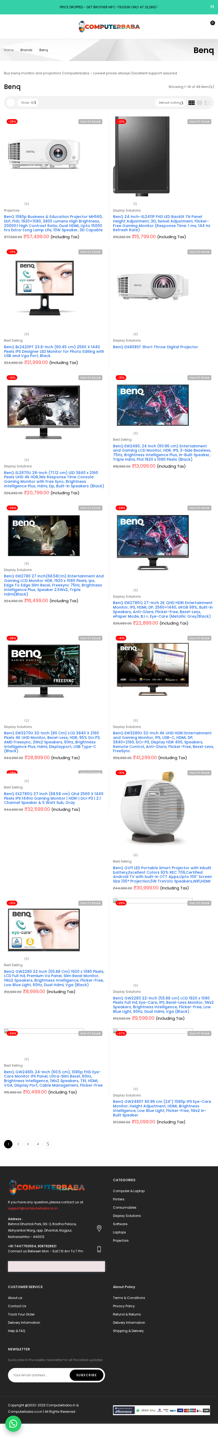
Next (47, 1144)
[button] (13, 1424)
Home (9, 50)
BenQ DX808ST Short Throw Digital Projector (155, 347)
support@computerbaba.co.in (33, 1208)
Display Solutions (127, 210)
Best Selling (13, 340)
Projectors (12, 210)
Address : (15, 1219)
